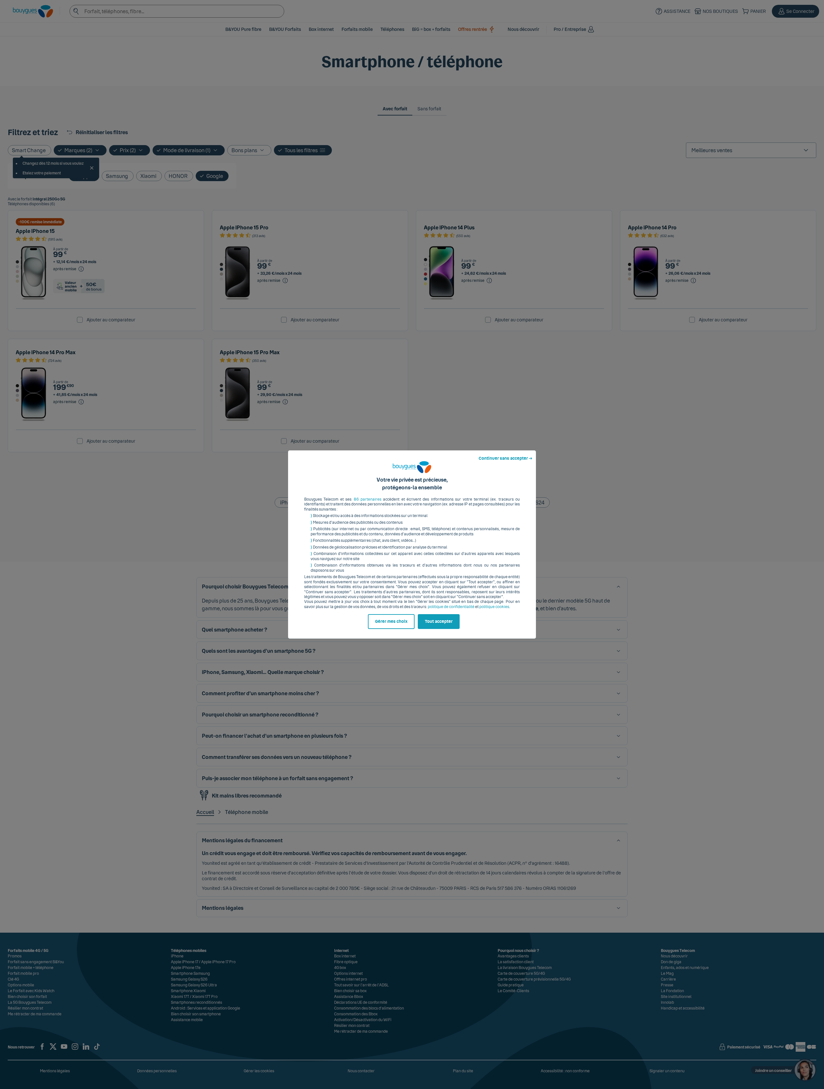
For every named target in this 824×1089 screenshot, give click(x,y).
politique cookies (494, 606)
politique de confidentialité (451, 606)
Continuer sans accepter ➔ (505, 458)
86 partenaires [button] (367, 499)
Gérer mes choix (391, 621)
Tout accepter (439, 621)
